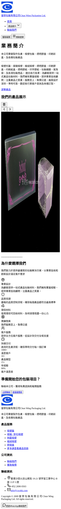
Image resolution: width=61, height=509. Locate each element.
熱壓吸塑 (12, 438)
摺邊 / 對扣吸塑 (15, 434)
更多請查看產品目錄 (17, 448)
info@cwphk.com (19, 490)
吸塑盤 (10, 431)
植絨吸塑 (12, 441)
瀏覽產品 (6, 89)
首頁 (9, 21)
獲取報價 (6, 37)
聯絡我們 (12, 30)
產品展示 (12, 26)
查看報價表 (17, 392)
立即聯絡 (6, 392)
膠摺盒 (10, 445)
